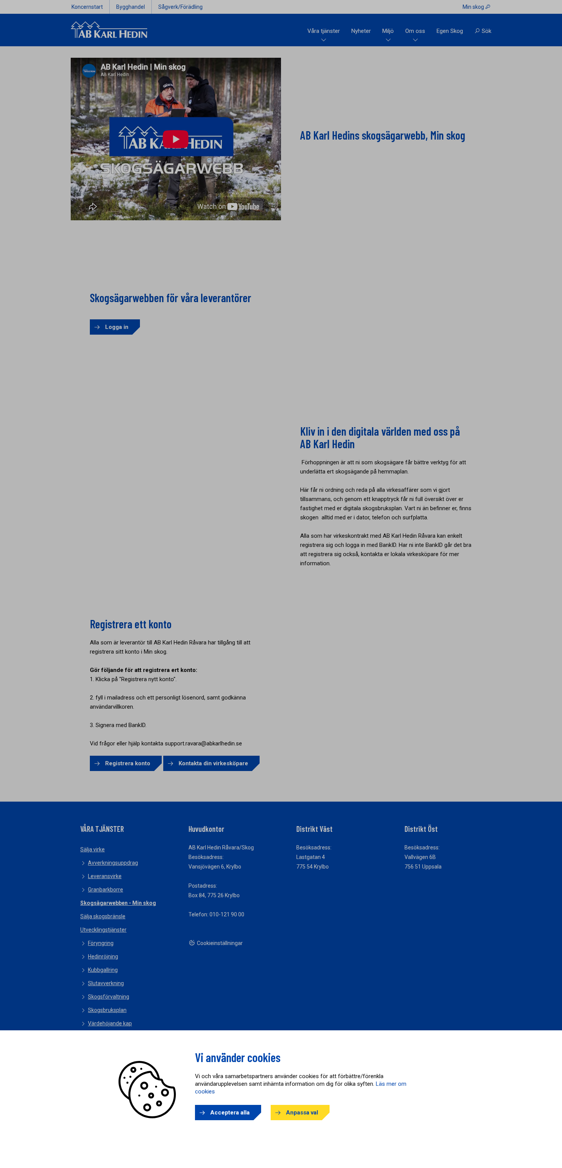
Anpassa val (302, 1112)
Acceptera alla (230, 1112)
